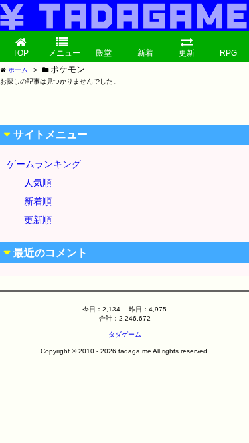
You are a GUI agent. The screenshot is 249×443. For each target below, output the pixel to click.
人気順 (38, 182)
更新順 (38, 220)
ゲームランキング (44, 164)
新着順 (38, 201)
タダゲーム (124, 334)
